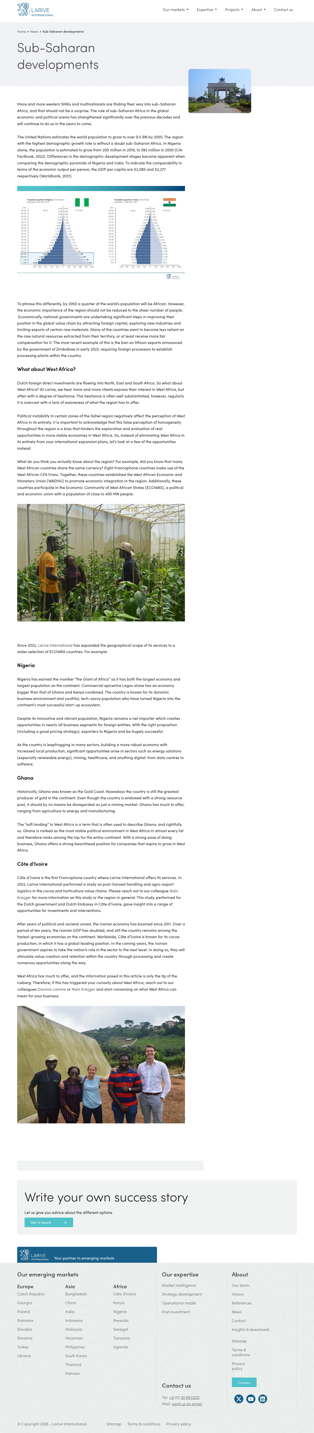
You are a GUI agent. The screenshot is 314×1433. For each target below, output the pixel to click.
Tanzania (121, 1338)
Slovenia (24, 1338)
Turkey (22, 1346)
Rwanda (121, 1320)
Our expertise (180, 1274)
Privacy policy (235, 1366)
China (70, 1302)
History (238, 1294)
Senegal (120, 1329)
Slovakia (24, 1329)
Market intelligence (179, 1285)
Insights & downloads (250, 1329)
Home (21, 31)
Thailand (73, 1364)
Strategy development (182, 1294)
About (240, 1274)
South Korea (76, 1355)
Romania (25, 1320)
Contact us (176, 1385)
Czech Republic (31, 1293)
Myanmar (74, 1338)
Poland (23, 1311)
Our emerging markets (47, 1274)
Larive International (55, 645)
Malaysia (73, 1329)
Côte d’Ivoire (124, 1293)
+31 (171, 1397)
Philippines (75, 1346)
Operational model (179, 1302)
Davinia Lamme (52, 989)
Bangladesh (76, 1293)
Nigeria (120, 1311)
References (242, 1302)
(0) (177, 1397)
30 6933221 (190, 1397)
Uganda (120, 1346)
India (69, 1311)
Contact (239, 1320)
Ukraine (24, 1355)
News (237, 1311)
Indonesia (74, 1320)
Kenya (118, 1302)
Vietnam (72, 1373)
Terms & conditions (235, 1352)
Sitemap (235, 1340)
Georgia (24, 1302)
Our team (240, 1285)
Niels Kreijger (83, 989)
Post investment (176, 1311)
